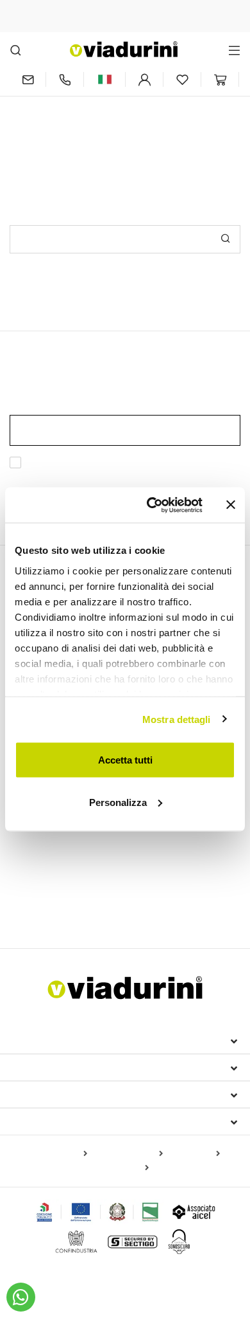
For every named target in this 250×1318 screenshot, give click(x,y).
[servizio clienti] (64, 79)
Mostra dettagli (176, 718)
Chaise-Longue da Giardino (67, 887)
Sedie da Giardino (183, 842)
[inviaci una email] (28, 79)
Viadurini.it (43, 1067)
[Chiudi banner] (230, 504)
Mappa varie (121, 1168)
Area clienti (45, 1094)
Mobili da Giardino (60, 864)
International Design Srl (84, 1040)
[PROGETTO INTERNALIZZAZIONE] (97, 1212)
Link (79, 477)
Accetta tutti (125, 760)
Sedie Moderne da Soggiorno (76, 842)
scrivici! (162, 114)
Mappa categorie (127, 1153)
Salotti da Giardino (171, 887)
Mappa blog (194, 1153)
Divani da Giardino (53, 906)
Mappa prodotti (55, 1153)
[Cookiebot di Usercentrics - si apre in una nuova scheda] (152, 505)
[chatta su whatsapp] (20, 1297)
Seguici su (38, 1121)
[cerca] (16, 49)
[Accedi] (144, 79)
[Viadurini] (123, 49)
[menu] (234, 49)
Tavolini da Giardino (141, 906)
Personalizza (118, 801)
